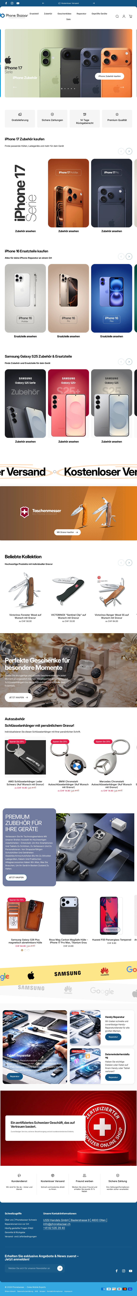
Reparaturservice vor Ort (17, 1224)
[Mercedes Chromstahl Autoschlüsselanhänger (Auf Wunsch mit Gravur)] (111, 757)
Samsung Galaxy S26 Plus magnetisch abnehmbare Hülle (25, 941)
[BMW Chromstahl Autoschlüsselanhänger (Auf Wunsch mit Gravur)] (68, 757)
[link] (54, 1228)
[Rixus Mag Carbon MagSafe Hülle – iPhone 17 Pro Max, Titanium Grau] (68, 915)
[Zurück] (43, 3)
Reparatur (14, 1076)
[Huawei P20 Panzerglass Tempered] (111, 915)
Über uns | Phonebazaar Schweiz (21, 1220)
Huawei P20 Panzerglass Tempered (111, 939)
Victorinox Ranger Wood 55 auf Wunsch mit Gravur (112, 616)
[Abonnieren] (60, 1268)
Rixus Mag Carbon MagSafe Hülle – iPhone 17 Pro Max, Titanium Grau (68, 941)
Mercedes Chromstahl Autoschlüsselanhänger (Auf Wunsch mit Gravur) (112, 784)
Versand (42, 1291)
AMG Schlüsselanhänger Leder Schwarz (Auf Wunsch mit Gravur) (25, 783)
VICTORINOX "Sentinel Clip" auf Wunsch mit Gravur (68, 616)
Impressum (68, 1291)
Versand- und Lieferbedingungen (21, 1236)
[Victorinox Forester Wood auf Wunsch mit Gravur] (25, 590)
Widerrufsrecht (10, 1291)
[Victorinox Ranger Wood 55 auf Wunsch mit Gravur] (111, 590)
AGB (36, 1291)
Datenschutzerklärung (25, 1291)
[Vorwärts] (94, 3)
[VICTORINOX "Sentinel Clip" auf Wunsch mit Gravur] (68, 590)
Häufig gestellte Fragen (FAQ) (19, 1228)
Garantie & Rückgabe (15, 1232)
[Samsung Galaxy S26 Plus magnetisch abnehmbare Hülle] (25, 915)
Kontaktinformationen (55, 1291)
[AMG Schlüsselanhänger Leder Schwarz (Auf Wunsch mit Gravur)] (25, 757)
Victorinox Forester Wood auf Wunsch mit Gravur (25, 616)
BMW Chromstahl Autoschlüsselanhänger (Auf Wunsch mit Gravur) (68, 784)
